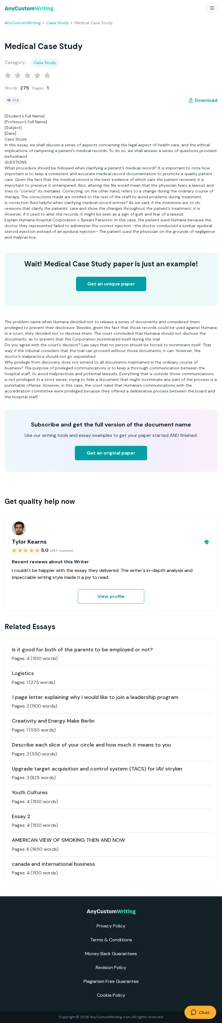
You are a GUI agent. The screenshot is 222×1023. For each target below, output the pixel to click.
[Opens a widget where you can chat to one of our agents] (200, 1013)
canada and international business (53, 864)
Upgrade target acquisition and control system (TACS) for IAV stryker (97, 768)
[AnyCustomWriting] (29, 9)
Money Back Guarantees (111, 954)
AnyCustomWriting (23, 22)
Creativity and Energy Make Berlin (53, 720)
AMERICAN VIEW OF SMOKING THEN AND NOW (68, 840)
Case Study (58, 22)
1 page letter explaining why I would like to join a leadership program (95, 697)
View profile (111, 596)
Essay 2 (21, 816)
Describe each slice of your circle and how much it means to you (91, 744)
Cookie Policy (111, 995)
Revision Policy (111, 967)
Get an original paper (111, 453)
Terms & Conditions (111, 940)
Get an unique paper (111, 284)
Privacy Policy (111, 926)
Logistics (23, 673)
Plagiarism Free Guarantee (111, 981)
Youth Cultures (30, 792)
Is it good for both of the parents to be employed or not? (82, 649)
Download (206, 100)
